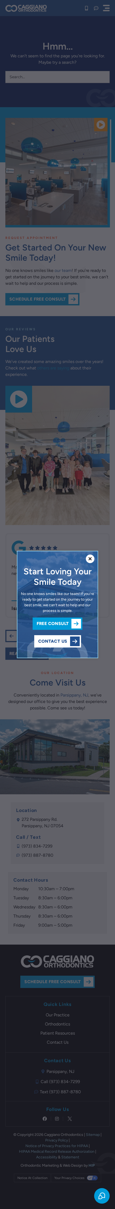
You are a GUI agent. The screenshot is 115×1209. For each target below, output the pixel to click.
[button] (90, 559)
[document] (57, 604)
